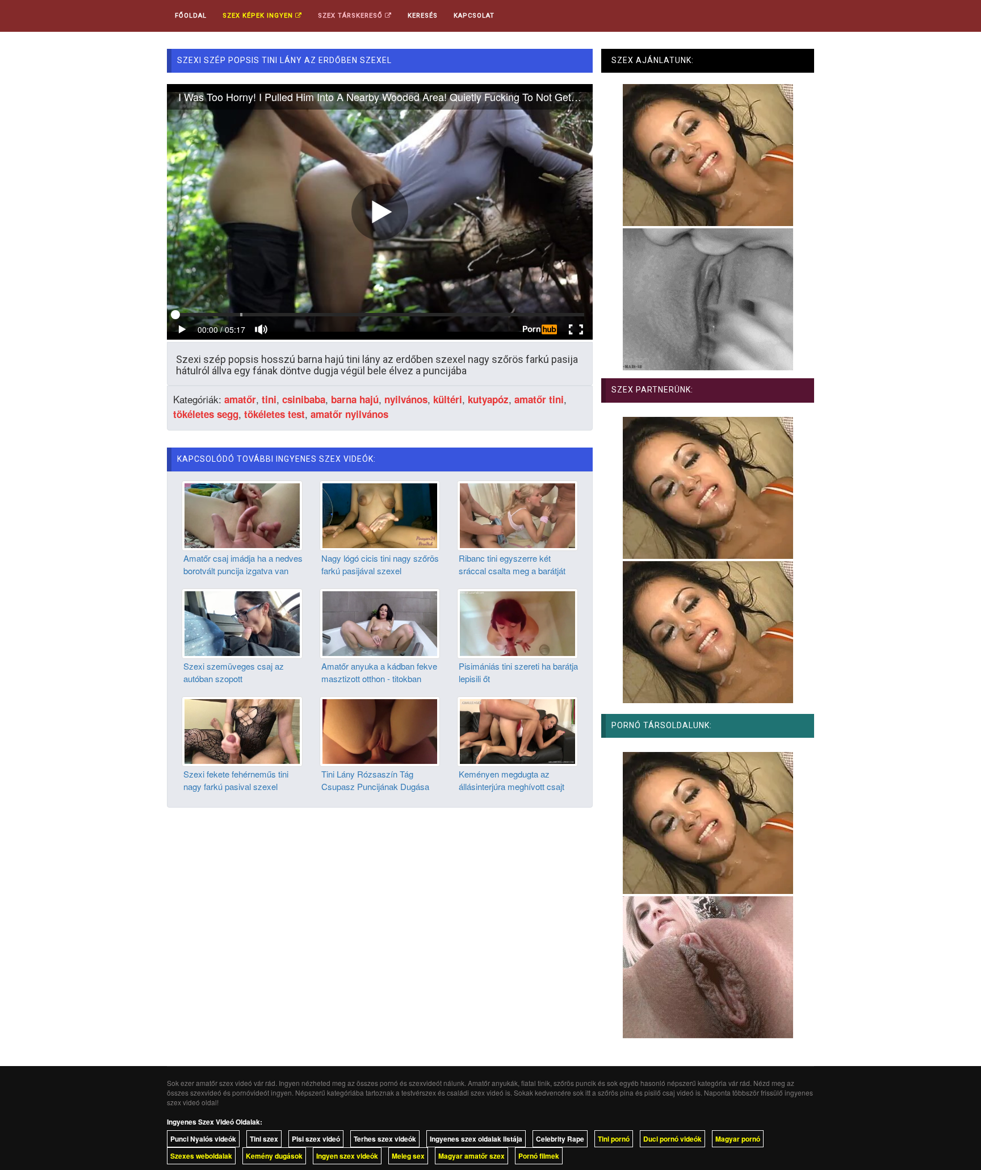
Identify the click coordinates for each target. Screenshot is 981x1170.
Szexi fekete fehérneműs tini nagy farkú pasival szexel (235, 780)
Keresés (423, 15)
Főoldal (191, 15)
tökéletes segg (205, 414)
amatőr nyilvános (349, 414)
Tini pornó (614, 1139)
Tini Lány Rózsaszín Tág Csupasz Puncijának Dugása (375, 780)
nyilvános (405, 399)
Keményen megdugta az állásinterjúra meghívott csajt (511, 780)
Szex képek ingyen (259, 15)
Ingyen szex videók (347, 1156)
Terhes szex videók (385, 1139)
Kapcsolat (474, 15)
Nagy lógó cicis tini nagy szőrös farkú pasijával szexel (380, 564)
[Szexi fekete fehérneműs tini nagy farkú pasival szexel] (242, 730)
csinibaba (303, 399)
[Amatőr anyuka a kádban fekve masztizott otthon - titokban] (380, 622)
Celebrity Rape (560, 1139)
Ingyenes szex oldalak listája (476, 1139)
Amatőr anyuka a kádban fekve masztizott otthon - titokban (379, 672)
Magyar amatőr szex (471, 1156)
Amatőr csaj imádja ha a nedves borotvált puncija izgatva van (243, 564)
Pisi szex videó (316, 1139)
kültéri (447, 399)
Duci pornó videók (672, 1139)
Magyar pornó (737, 1139)
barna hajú (355, 399)
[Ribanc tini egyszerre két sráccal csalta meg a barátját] (517, 514)
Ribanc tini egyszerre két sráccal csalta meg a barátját (512, 564)
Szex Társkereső (351, 15)
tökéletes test (274, 414)
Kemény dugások (274, 1156)
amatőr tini (539, 399)
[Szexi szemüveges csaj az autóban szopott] (242, 622)
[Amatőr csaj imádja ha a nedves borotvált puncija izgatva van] (242, 514)
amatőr (240, 399)
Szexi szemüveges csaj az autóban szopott (233, 672)
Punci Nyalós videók (203, 1139)
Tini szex (264, 1139)
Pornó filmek (538, 1156)
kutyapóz (488, 399)
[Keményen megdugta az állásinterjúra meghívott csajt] (517, 730)
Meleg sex (408, 1156)
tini (269, 399)
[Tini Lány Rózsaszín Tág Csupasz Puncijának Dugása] (380, 730)
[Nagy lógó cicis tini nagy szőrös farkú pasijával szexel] (380, 514)
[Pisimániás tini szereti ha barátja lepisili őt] (517, 622)
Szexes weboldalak (201, 1156)
